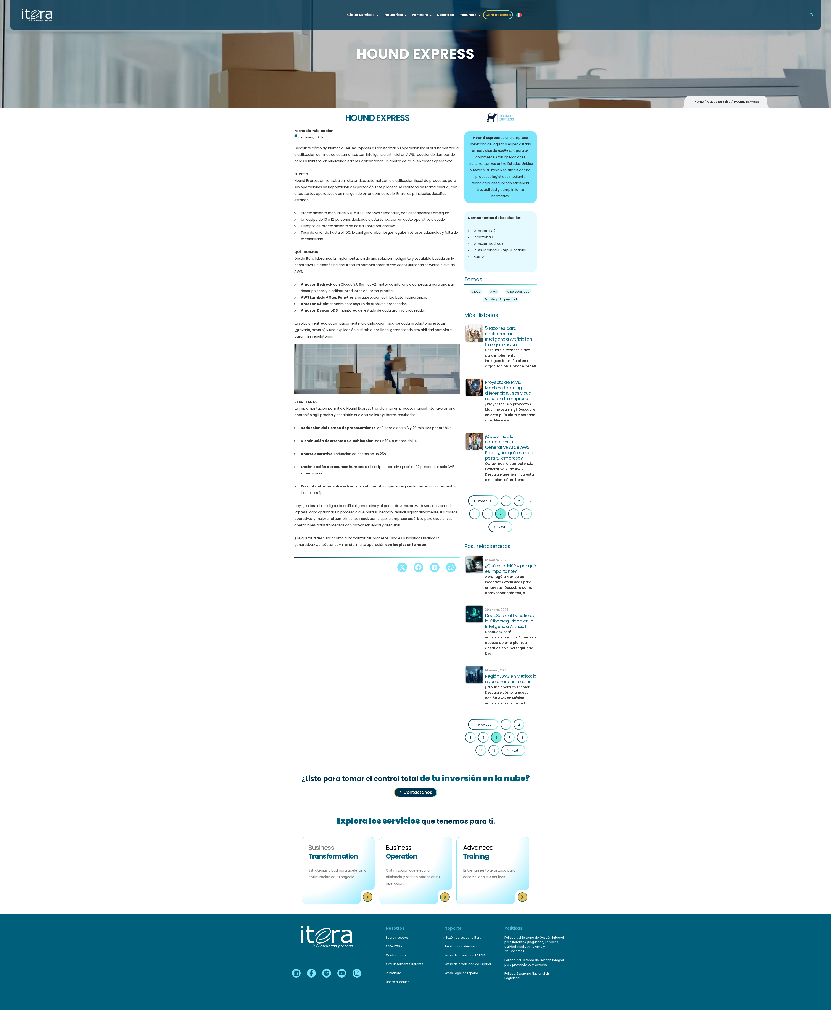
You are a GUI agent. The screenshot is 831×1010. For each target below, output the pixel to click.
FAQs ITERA (394, 946)
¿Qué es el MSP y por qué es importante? (510, 568)
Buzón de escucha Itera (463, 937)
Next (501, 527)
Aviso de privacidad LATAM (465, 955)
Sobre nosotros (397, 937)
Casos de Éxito (719, 102)
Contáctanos (417, 792)
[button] (402, 567)
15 (493, 750)
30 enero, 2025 (496, 610)
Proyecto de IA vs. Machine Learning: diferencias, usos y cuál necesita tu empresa (508, 390)
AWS (493, 291)
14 (481, 750)
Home (699, 102)
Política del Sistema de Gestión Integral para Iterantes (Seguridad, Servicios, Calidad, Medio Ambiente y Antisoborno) (534, 944)
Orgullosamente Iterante (405, 964)
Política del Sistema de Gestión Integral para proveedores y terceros (534, 962)
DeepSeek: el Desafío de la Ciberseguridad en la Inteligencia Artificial (510, 621)
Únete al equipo (398, 982)
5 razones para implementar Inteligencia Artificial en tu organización (508, 336)
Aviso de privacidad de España (468, 964)
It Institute (393, 973)
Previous (484, 501)
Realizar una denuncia (461, 946)
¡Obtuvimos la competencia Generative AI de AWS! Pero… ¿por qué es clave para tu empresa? (509, 447)
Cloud (476, 291)
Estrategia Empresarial (500, 299)
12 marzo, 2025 (496, 560)
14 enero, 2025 (496, 670)
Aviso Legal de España (461, 973)
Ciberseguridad (518, 291)
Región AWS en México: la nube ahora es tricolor (511, 679)
